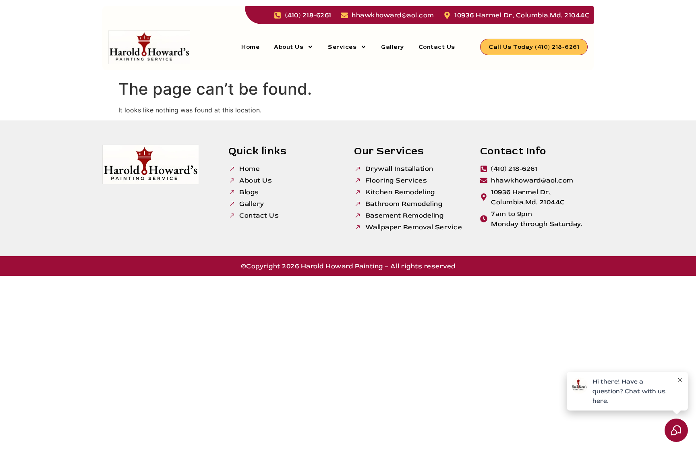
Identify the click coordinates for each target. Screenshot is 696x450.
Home (250, 47)
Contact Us (436, 47)
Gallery (392, 47)
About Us (288, 47)
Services (342, 47)
